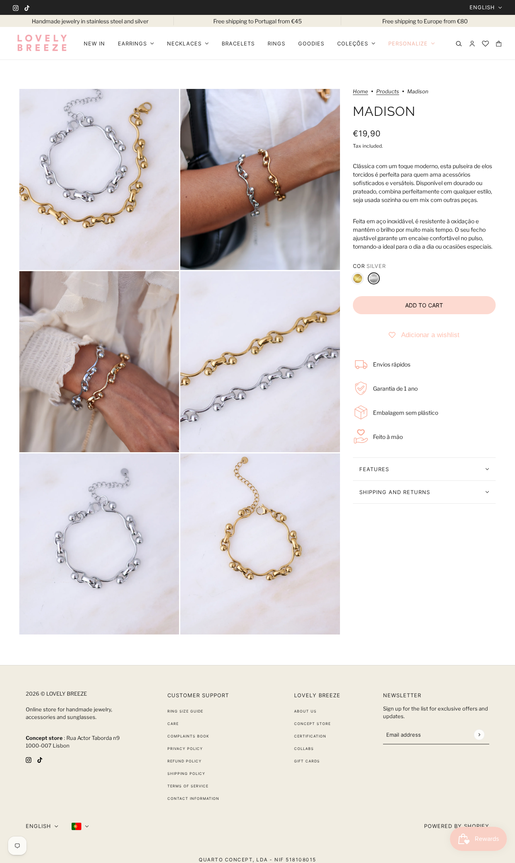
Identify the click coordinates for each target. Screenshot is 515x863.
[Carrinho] (498, 43)
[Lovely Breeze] (42, 43)
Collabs (304, 748)
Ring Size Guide (185, 711)
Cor (369, 266)
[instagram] (16, 7)
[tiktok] (27, 7)
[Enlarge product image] (99, 179)
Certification (310, 736)
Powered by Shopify (456, 826)
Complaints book (188, 736)
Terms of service (187, 786)
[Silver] (374, 278)
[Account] (472, 43)
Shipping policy (186, 773)
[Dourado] (358, 278)
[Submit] (479, 734)
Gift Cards (307, 761)
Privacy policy (185, 748)
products (387, 92)
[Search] (458, 43)
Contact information (193, 798)
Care (173, 723)
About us (305, 711)
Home (360, 92)
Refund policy (184, 761)
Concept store (312, 723)
